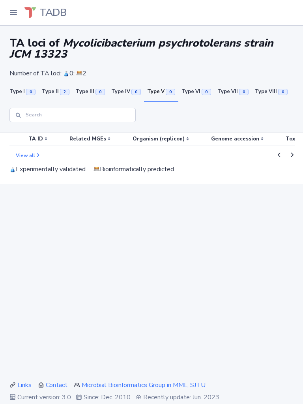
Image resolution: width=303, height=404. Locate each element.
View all (25, 155)
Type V (159, 91)
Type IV (124, 91)
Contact (56, 385)
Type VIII (269, 91)
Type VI (194, 91)
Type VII (231, 91)
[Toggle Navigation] (13, 13)
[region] (151, 139)
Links (24, 385)
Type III (88, 91)
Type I (20, 91)
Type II (54, 91)
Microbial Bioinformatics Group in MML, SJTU (144, 385)
